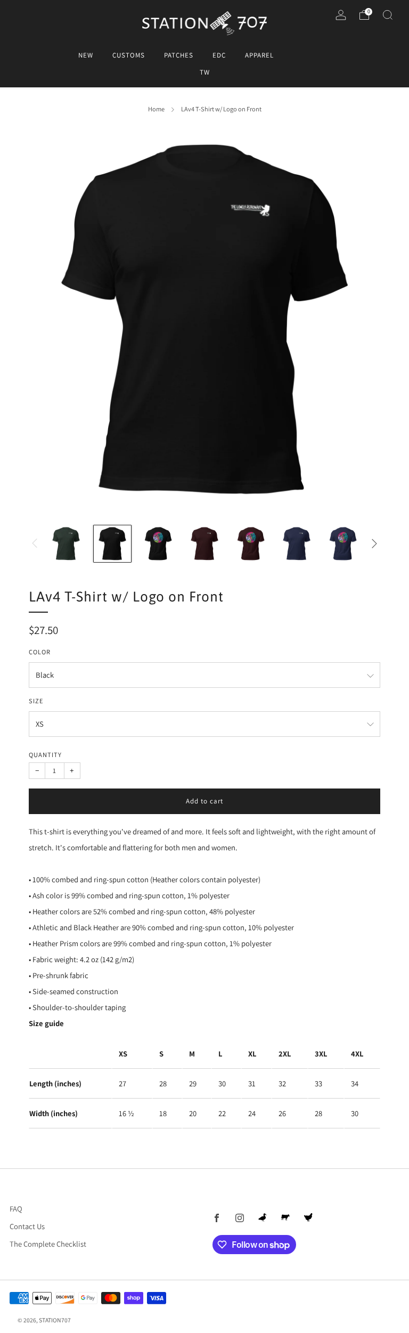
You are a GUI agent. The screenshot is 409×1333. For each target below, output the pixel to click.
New (85, 55)
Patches (178, 55)
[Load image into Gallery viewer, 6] (296, 544)
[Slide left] (34, 544)
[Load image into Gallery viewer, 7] (343, 544)
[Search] (387, 15)
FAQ (16, 1209)
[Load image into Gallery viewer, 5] (251, 544)
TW (205, 72)
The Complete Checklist (48, 1244)
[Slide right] (374, 544)
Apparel (259, 55)
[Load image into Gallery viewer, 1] (66, 544)
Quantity (45, 754)
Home (156, 108)
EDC (219, 55)
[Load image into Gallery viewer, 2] (112, 544)
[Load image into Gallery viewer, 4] (204, 544)
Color (40, 651)
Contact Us (27, 1226)
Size (36, 700)
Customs (128, 55)
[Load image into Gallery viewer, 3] (158, 544)
